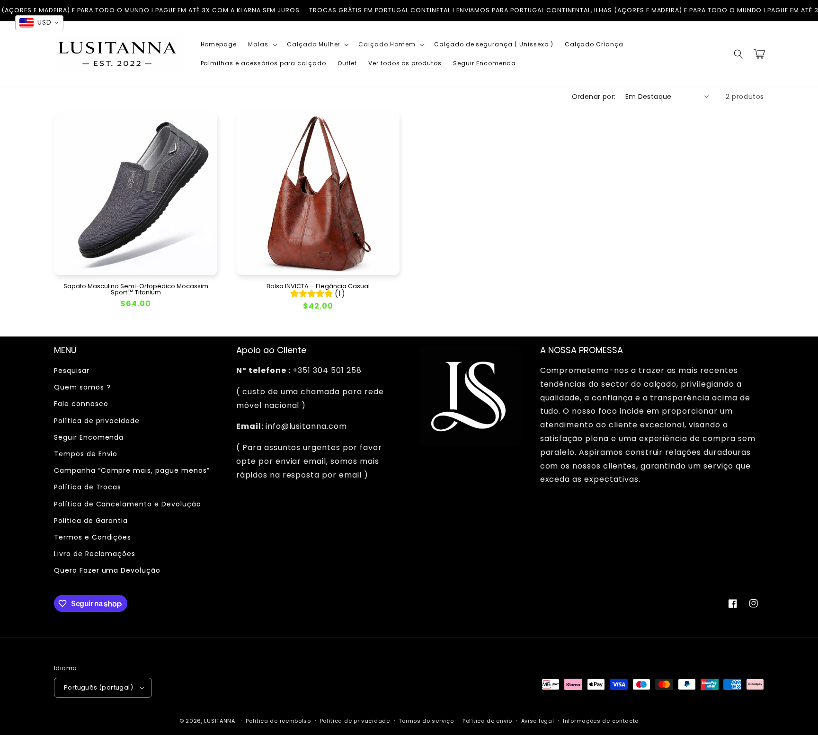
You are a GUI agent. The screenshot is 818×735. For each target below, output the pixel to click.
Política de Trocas (87, 487)
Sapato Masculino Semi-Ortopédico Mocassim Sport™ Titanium (135, 289)
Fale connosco (81, 403)
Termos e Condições (92, 537)
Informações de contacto (601, 721)
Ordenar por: (594, 96)
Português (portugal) (98, 687)
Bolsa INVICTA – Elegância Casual (318, 286)
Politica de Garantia (91, 520)
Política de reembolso (278, 721)
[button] (261, 44)
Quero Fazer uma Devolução (107, 570)
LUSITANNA (219, 721)
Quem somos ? (82, 387)
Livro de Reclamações (94, 553)
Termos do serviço (426, 721)
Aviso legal (537, 721)
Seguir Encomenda (89, 437)
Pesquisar (71, 370)
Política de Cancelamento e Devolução (127, 504)
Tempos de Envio (85, 454)
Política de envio (487, 721)
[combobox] (39, 22)
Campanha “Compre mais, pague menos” (132, 470)
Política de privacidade (97, 420)
